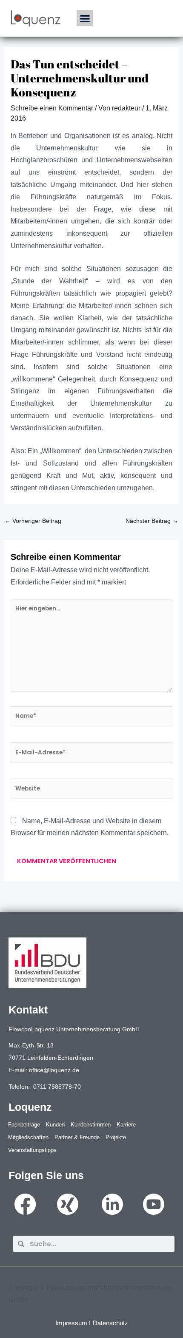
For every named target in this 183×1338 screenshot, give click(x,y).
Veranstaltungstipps (32, 1150)
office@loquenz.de (54, 1070)
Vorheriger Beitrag (33, 521)
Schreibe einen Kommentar (52, 108)
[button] (85, 18)
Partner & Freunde (77, 1137)
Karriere (126, 1124)
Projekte (116, 1137)
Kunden (55, 1124)
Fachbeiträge (24, 1124)
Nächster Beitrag (152, 521)
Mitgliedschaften (28, 1137)
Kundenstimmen (91, 1124)
